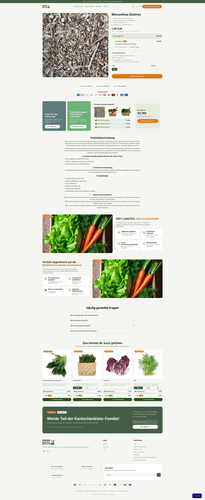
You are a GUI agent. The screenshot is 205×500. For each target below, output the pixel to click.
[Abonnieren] (159, 475)
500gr (77, 387)
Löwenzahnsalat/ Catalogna (52, 380)
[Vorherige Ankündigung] (43, 1)
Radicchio (106, 380)
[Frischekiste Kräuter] (129, 108)
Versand (121, 31)
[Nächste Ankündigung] (162, 1)
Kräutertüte (77, 380)
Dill (135, 380)
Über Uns (105, 446)
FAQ (104, 449)
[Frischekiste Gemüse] (116, 108)
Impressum (137, 454)
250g (138, 387)
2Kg (97, 387)
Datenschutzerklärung (140, 446)
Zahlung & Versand (139, 452)
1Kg (87, 387)
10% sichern (144, 427)
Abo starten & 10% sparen (152, 6)
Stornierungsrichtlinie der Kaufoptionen (145, 457)
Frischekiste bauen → (78, 126)
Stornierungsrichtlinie (123, 491)
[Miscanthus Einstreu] (103, 108)
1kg (114, 69)
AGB (135, 444)
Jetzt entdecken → (52, 126)
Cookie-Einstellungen (140, 460)
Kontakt (105, 444)
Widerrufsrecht (138, 449)
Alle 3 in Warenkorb (148, 121)
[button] (133, 6)
